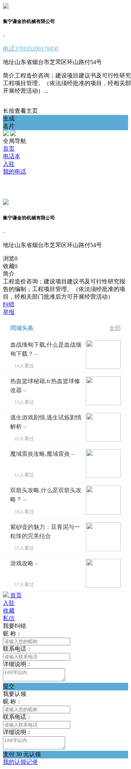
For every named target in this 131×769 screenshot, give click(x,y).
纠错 (9, 304)
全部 (115, 328)
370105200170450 (30, 48)
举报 (9, 312)
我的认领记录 (20, 762)
